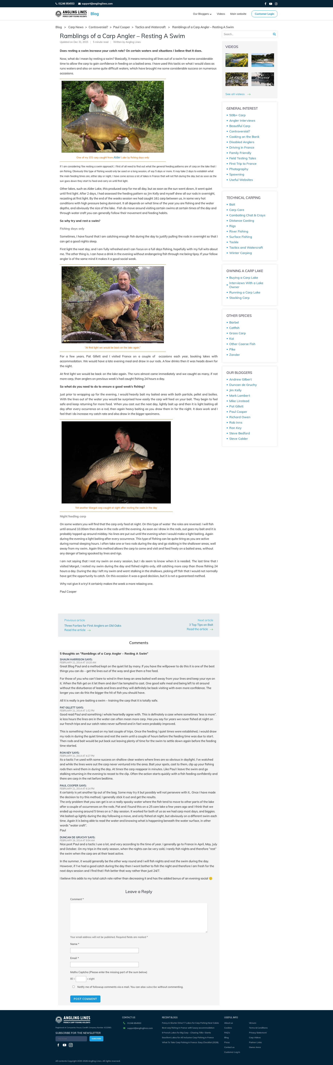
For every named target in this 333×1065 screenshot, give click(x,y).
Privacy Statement (258, 1032)
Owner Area (255, 1047)
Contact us (229, 1047)
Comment (77, 899)
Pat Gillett (236, 406)
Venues (252, 1023)
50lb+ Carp (237, 115)
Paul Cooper (121, 27)
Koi (231, 339)
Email (74, 958)
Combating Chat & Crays (247, 215)
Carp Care (236, 210)
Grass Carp (237, 333)
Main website (238, 13)
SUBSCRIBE (96, 1039)
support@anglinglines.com (140, 1028)
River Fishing (238, 231)
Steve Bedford (239, 433)
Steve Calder (238, 439)
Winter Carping (240, 253)
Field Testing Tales (242, 158)
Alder (117, 157)
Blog (226, 1037)
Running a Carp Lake (244, 292)
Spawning (236, 174)
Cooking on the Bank (244, 137)
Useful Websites (241, 180)
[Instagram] (276, 3)
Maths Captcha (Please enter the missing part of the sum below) (108, 972)
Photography (238, 169)
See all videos (235, 94)
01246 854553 (66, 3)
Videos (221, 13)
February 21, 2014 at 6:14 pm (77, 788)
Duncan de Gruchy (243, 385)
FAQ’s (227, 1032)
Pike (232, 349)
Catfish (234, 328)
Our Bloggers (201, 13)
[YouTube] (270, 3)
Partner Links (255, 1042)
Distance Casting (241, 221)
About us (228, 1023)
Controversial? (98, 27)
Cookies (228, 1027)
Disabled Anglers (241, 142)
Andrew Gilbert (240, 379)
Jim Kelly (235, 390)
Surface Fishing (240, 237)
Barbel (234, 322)
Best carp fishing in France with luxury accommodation (188, 1027)
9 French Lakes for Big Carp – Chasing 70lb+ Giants (186, 1032)
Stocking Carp (239, 298)
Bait (232, 204)
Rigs (232, 226)
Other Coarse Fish (242, 344)
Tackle (233, 242)
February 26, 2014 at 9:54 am (77, 840)
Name (74, 944)
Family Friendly (240, 153)
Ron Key (235, 428)
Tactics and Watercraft (150, 27)
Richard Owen (239, 417)
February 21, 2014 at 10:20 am (78, 662)
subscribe (151, 987)
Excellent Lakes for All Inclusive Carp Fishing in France (188, 1037)
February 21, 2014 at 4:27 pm (77, 755)
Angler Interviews (242, 120)
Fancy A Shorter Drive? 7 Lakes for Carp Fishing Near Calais (190, 1023)
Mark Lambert (239, 396)
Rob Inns (235, 422)
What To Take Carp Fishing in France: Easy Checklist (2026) (190, 1042)
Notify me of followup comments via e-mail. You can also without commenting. (130, 987)
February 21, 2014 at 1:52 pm (77, 710)
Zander (234, 355)
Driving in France (241, 147)
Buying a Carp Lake (243, 278)
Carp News (75, 27)
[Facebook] (265, 3)
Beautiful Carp (239, 126)
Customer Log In (232, 1052)
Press (227, 1042)
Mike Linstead (239, 401)
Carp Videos (255, 1037)
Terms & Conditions (258, 1027)
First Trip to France (243, 164)
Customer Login (264, 13)
